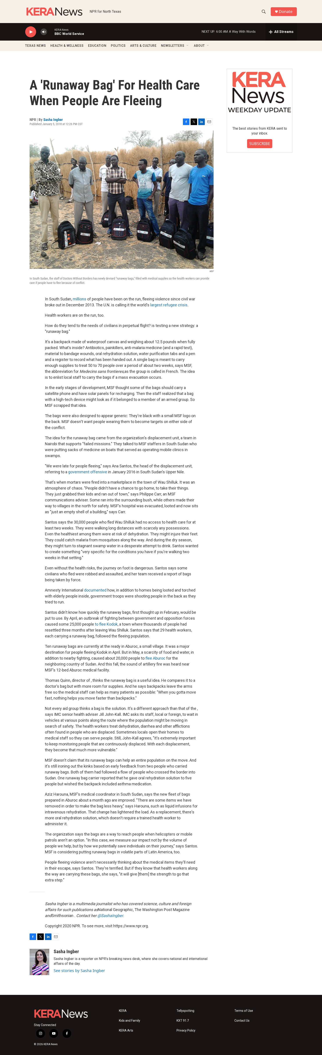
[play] (30, 31)
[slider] (50, 31)
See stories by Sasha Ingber (79, 970)
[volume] (44, 32)
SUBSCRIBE (259, 143)
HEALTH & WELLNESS (67, 45)
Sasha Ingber (53, 119)
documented (95, 590)
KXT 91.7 (183, 1020)
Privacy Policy (186, 1030)
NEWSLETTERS (172, 45)
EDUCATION (97, 45)
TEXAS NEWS (35, 45)
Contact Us (241, 1020)
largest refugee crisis (169, 305)
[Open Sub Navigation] (187, 45)
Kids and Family (129, 1020)
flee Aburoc (155, 658)
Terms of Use (243, 1010)
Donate (285, 11)
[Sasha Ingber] (39, 962)
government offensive (87, 472)
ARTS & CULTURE (143, 45)
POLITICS (118, 45)
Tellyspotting (185, 1010)
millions (79, 299)
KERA (123, 1010)
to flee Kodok (106, 624)
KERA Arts (126, 1030)
